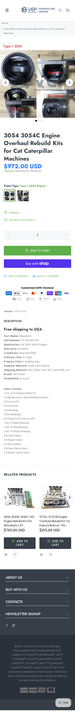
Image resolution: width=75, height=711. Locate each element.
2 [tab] (36, 121)
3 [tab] (39, 121)
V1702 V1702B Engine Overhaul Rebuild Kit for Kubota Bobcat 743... (54, 521)
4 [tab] (41, 121)
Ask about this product (22, 220)
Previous (5, 82)
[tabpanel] (37, 80)
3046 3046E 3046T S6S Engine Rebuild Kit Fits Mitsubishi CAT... (19, 521)
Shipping (9, 171)
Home (5, 23)
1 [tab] (33, 121)
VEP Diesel (20, 311)
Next (69, 82)
